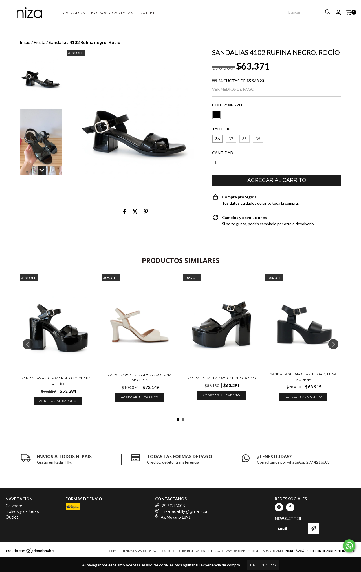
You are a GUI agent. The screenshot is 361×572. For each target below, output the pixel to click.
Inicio (25, 42)
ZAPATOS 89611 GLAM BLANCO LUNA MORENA (139, 377)
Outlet (147, 12)
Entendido (263, 565)
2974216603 (173, 505)
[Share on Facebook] (124, 211)
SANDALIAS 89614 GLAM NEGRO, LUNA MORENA (303, 377)
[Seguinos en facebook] (290, 507)
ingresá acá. (295, 551)
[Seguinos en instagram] (279, 507)
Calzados (74, 12)
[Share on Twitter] (135, 211)
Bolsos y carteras (112, 12)
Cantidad (222, 152)
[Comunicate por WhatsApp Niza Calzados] (349, 545)
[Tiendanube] (30, 552)
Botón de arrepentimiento (332, 551)
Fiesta (39, 42)
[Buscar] (327, 12)
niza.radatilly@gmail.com (186, 511)
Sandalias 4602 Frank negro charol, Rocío (57, 381)
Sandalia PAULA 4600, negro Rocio (221, 378)
